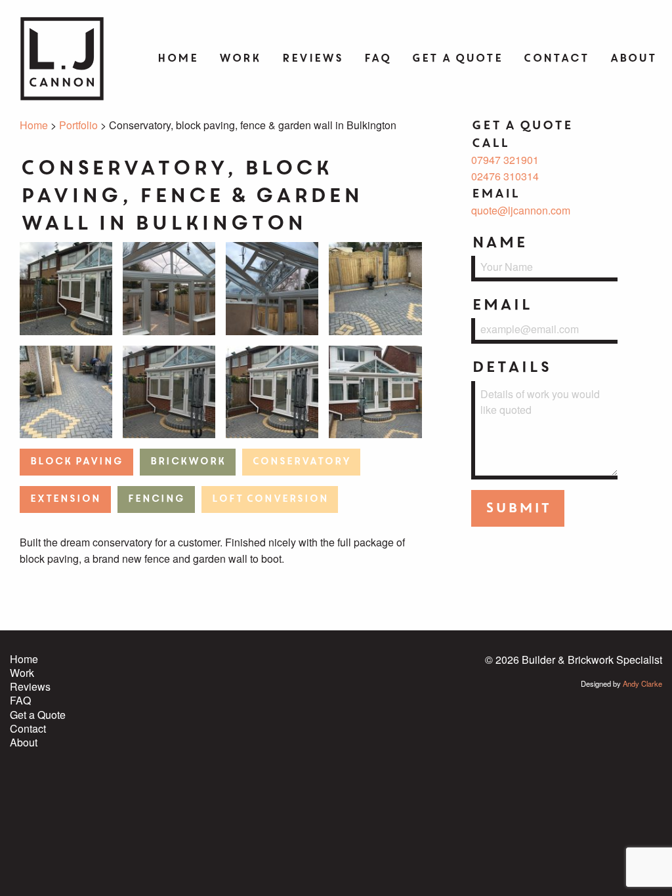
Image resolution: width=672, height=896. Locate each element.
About (633, 58)
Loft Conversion (269, 499)
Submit (518, 508)
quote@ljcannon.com (520, 210)
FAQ (377, 58)
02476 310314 (505, 176)
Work (240, 58)
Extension (65, 499)
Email (501, 305)
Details (511, 367)
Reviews (312, 58)
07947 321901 (505, 159)
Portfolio (78, 124)
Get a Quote (456, 58)
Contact (556, 58)
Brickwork (187, 461)
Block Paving (76, 461)
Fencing (155, 499)
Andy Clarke (642, 683)
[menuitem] (177, 59)
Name (498, 242)
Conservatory (301, 461)
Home (177, 58)
